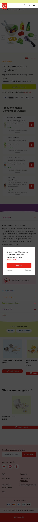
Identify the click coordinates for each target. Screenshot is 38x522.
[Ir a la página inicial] (4, 6)
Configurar (28, 270)
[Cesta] (29, 5)
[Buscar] (25, 5)
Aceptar (19, 265)
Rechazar (9, 270)
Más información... (13, 259)
